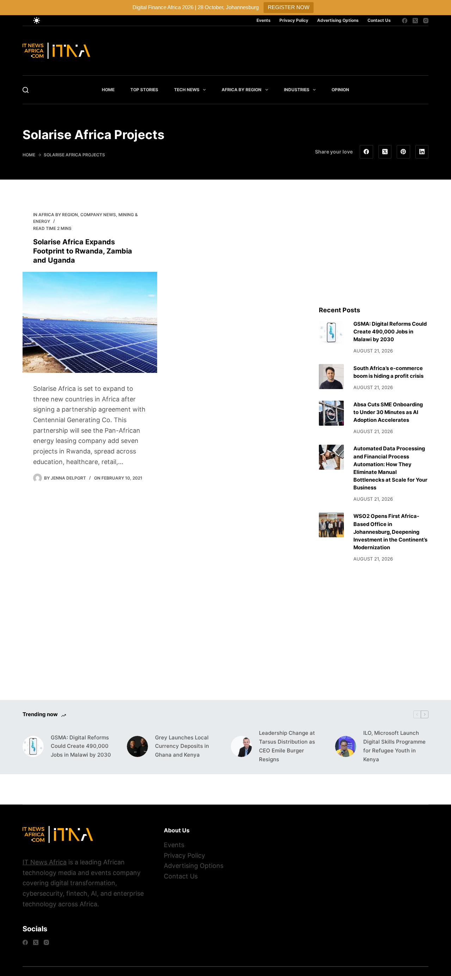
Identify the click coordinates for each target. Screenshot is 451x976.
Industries (296, 89)
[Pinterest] (403, 151)
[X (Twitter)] (415, 20)
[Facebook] (404, 20)
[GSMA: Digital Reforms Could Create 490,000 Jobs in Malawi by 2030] (331, 332)
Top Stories (144, 89)
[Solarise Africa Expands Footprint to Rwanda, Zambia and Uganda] (90, 322)
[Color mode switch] (36, 20)
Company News (98, 214)
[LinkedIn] (422, 151)
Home (108, 89)
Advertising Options (338, 20)
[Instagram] (425, 20)
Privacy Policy (293, 20)
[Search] (26, 90)
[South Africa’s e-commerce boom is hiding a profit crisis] (331, 376)
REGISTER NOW (288, 7)
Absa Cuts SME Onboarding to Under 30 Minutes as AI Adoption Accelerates (388, 412)
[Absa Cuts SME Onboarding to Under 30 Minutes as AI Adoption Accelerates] (331, 413)
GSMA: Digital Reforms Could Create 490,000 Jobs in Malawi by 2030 (390, 332)
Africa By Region (241, 89)
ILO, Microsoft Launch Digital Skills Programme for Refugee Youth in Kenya (394, 746)
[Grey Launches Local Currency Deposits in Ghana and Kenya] (137, 746)
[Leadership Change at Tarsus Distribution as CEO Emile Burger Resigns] (241, 746)
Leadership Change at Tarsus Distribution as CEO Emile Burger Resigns (287, 746)
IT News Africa (45, 862)
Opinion (340, 89)
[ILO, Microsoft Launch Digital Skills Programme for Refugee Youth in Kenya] (345, 746)
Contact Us (379, 20)
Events (264, 20)
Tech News (186, 89)
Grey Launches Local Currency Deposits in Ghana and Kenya (182, 746)
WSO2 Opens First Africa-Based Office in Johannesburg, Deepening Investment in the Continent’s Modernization (390, 532)
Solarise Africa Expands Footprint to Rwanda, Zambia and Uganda (82, 251)
